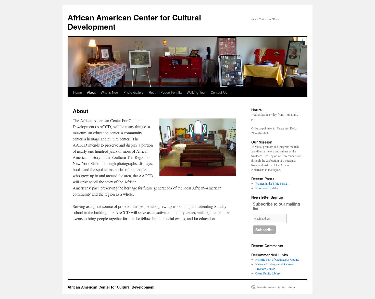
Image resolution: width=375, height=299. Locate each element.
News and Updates (266, 188)
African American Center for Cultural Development (134, 22)
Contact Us (219, 92)
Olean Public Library (268, 273)
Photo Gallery (133, 92)
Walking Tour (196, 92)
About (91, 92)
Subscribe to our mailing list (276, 206)
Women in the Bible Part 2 (271, 183)
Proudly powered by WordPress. (276, 287)
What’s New (109, 92)
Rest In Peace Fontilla (165, 92)
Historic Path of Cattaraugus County (277, 259)
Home (77, 92)
